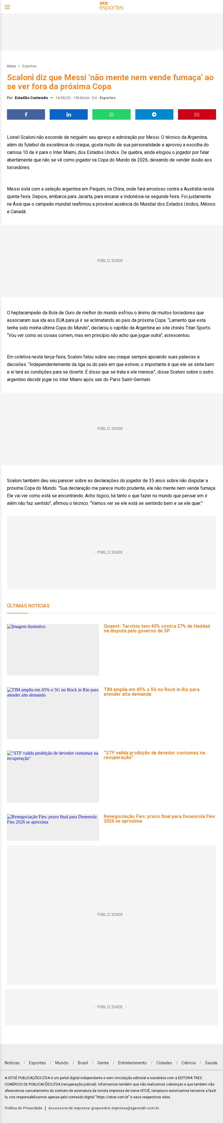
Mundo (62, 1062)
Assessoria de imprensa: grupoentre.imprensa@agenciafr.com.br (103, 1108)
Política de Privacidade (23, 1108)
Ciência (188, 1062)
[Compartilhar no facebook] (26, 114)
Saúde (211, 1062)
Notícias (12, 1062)
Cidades (164, 1062)
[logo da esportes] (111, 7)
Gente (103, 1062)
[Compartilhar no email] (197, 114)
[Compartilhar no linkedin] (69, 114)
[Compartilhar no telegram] (154, 114)
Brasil (83, 1062)
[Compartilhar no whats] (111, 114)
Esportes (29, 66)
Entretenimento (132, 1062)
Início (11, 66)
